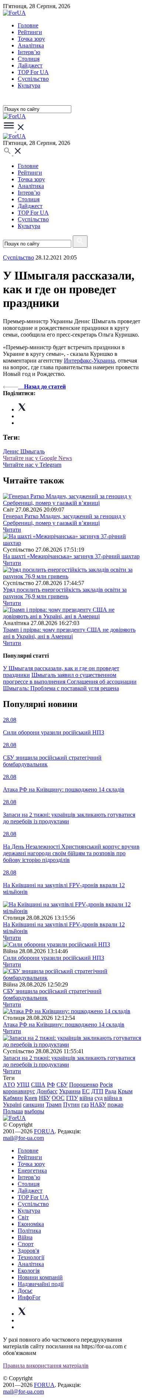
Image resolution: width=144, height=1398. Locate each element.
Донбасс (47, 1091)
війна (86, 1098)
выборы (34, 1111)
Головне (28, 25)
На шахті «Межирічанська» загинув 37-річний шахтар (71, 556)
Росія (106, 1084)
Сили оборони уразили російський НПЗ (53, 958)
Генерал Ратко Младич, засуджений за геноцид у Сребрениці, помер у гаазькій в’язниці (64, 519)
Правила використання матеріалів (46, 1365)
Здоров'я (28, 1250)
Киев (30, 1098)
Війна (25, 1237)
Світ (23, 1217)
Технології (31, 1257)
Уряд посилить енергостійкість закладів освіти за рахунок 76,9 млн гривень (65, 592)
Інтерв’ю (29, 52)
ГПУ (72, 1098)
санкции (33, 1104)
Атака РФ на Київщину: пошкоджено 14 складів (63, 1024)
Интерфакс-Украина (89, 360)
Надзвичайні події (41, 1284)
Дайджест (30, 65)
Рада (110, 1091)
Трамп (54, 1104)
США (38, 1084)
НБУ (44, 1098)
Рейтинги (30, 32)
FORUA (44, 1131)
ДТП (97, 1091)
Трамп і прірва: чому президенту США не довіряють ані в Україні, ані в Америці (69, 633)
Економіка (31, 1224)
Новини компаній (40, 1277)
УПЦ (23, 1084)
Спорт (26, 1244)
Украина (69, 1091)
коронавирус (19, 1091)
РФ (51, 1084)
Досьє (25, 1291)
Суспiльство (33, 79)
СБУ (62, 1084)
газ (85, 1104)
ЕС (86, 1091)
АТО (9, 1084)
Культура (29, 85)
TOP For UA (33, 72)
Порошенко (83, 1084)
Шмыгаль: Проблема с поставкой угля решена (61, 688)
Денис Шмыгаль (24, 451)
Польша (13, 1111)
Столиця (29, 59)
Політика (29, 1230)
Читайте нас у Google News (37, 458)
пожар (115, 1104)
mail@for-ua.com (23, 1138)
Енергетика (32, 1170)
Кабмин (13, 1098)
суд (99, 1098)
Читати (12, 529)
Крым (125, 1091)
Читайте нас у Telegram (32, 465)
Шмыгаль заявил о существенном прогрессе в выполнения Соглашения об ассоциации (70, 678)
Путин (71, 1104)
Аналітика (31, 45)
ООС (58, 1098)
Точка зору (31, 39)
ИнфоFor (29, 1297)
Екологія (29, 1271)
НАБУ (98, 1104)
